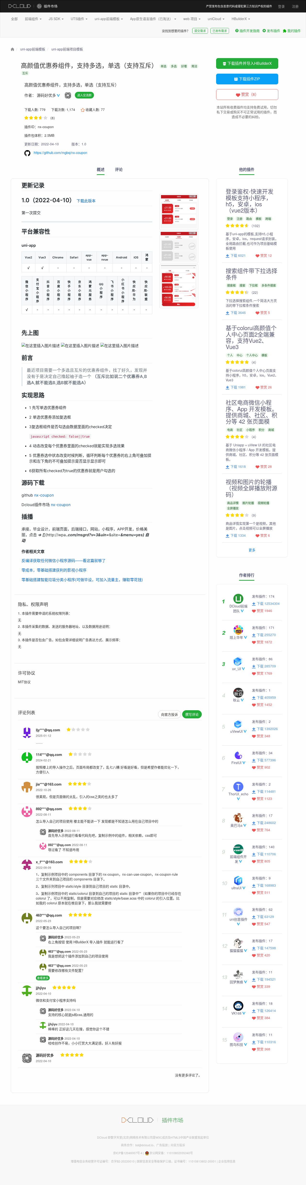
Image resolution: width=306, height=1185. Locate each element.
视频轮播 (263, 503)
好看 (184, 66)
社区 (239, 430)
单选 (163, 66)
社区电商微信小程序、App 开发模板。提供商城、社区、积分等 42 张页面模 (252, 411)
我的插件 (293, 30)
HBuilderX (240, 18)
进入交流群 (84, 95)
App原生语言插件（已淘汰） (152, 18)
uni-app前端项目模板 (67, 49)
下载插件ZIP (249, 79)
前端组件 (32, 18)
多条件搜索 (269, 285)
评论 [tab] (119, 169)
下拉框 (253, 285)
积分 (261, 430)
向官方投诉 (169, 714)
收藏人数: (95, 109)
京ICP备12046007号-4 (127, 1153)
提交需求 (200, 31)
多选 (174, 66)
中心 (239, 355)
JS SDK (55, 18)
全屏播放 (233, 508)
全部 (14, 18)
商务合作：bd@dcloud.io (137, 1145)
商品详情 (233, 503)
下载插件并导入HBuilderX (249, 63)
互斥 (25, 73)
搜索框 (231, 285)
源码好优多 (47, 95)
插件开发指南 (250, 30)
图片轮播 (248, 503)
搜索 (242, 285)
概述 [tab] (100, 169)
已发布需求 (220, 31)
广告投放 (162, 1145)
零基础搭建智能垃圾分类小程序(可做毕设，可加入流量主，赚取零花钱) (82, 579)
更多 (252, 549)
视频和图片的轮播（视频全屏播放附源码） (251, 487)
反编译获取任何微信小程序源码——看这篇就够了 (64, 560)
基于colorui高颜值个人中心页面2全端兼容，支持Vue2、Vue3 (251, 337)
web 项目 (190, 18)
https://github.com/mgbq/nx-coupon (60, 152)
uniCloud (215, 18)
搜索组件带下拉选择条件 (251, 273)
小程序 (250, 430)
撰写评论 (192, 714)
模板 (259, 219)
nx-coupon (44, 495)
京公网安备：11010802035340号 (171, 1153)
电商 (230, 430)
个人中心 (252, 355)
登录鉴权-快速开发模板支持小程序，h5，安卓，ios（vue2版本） (249, 200)
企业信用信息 (226, 1161)
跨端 (268, 219)
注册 (295, 6)
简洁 (194, 66)
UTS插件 (78, 18)
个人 (230, 355)
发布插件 (273, 30)
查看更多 (43, 978)
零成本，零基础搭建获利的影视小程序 (54, 570)
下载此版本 (86, 200)
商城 (271, 430)
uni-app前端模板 (107, 18)
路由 (249, 219)
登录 (281, 6)
